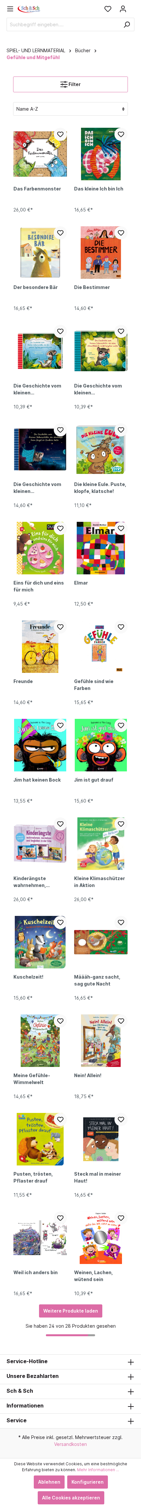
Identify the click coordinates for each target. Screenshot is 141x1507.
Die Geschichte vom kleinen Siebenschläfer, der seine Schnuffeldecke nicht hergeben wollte (100, 390)
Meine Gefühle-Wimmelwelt (31, 1079)
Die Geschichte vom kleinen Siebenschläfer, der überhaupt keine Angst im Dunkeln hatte (37, 488)
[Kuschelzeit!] (40, 942)
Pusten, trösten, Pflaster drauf (33, 1177)
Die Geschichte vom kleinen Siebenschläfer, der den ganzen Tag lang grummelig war (37, 390)
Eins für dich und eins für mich (38, 586)
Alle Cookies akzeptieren (71, 1497)
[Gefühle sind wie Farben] (101, 646)
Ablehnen (49, 1482)
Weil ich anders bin (35, 1272)
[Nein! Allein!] (101, 1040)
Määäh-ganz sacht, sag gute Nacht (97, 980)
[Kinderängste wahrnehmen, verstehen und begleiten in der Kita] (40, 843)
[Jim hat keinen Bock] (40, 745)
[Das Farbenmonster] (40, 154)
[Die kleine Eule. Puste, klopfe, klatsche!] (101, 449)
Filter (74, 84)
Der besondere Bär (35, 287)
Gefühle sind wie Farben (93, 684)
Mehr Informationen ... (98, 1469)
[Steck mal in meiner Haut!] (101, 1139)
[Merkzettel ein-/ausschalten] (60, 134)
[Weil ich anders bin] (40, 1237)
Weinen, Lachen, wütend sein (93, 1276)
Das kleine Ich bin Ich (98, 188)
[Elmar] (101, 548)
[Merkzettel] (107, 9)
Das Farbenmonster (37, 188)
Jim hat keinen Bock (37, 780)
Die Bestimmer (92, 287)
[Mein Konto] (123, 9)
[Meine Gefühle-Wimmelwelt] (40, 1040)
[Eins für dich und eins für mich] (40, 548)
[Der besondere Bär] (40, 252)
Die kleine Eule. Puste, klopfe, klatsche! (100, 487)
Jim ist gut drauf (93, 780)
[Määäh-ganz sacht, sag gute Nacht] (101, 942)
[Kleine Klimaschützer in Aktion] (101, 843)
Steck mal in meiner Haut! (97, 1177)
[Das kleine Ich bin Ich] (101, 154)
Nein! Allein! (87, 1075)
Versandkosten (70, 1444)
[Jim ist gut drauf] (101, 745)
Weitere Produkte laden (70, 1311)
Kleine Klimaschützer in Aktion (99, 881)
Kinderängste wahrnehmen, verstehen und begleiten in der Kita (37, 882)
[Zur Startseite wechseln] (29, 8)
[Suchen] (126, 24)
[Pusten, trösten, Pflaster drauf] (40, 1139)
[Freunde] (40, 646)
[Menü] (12, 9)
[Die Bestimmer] (101, 252)
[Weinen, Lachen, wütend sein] (101, 1237)
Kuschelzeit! (28, 977)
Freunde (23, 681)
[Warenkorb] (132, 6)
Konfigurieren (87, 1482)
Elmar (81, 583)
